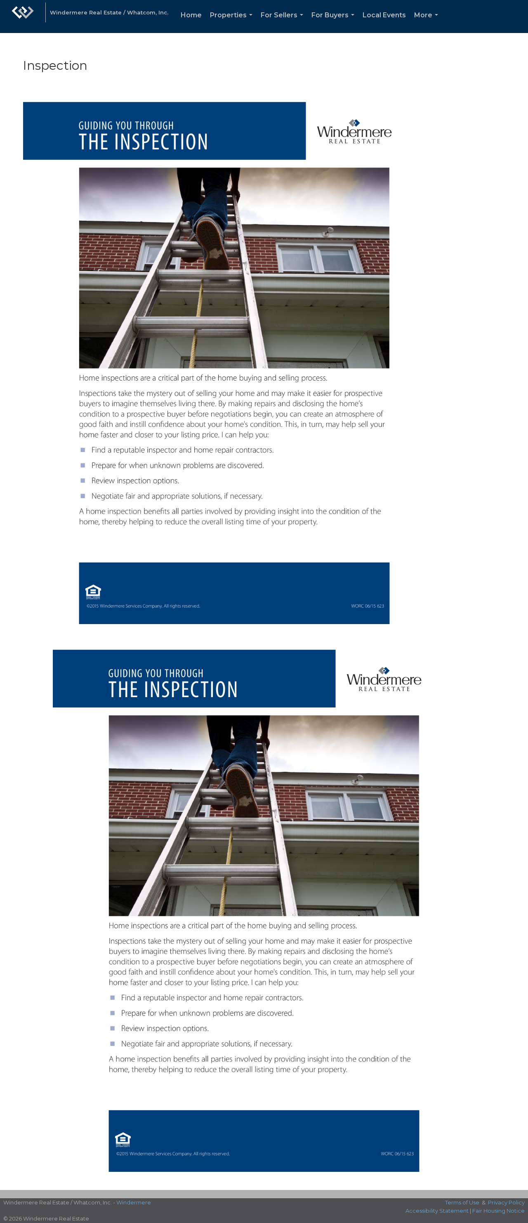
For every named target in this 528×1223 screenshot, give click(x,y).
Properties (233, 22)
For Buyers (334, 22)
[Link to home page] (22, 16)
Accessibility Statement (437, 1210)
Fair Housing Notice (498, 1210)
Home (191, 15)
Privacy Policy (506, 1202)
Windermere (133, 1202)
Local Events (384, 15)
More (427, 22)
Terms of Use (462, 1202)
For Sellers (283, 22)
